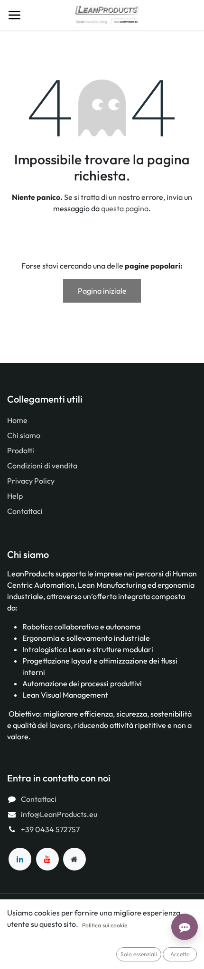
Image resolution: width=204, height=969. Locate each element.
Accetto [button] (180, 954)
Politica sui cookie (104, 925)
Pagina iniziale (102, 291)
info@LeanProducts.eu (59, 814)
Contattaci (25, 511)
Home (17, 420)
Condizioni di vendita (42, 465)
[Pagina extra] (74, 859)
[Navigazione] (14, 15)
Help (15, 496)
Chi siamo (23, 435)
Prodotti (20, 450)
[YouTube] (47, 859)
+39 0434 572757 (50, 829)
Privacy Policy (31, 480)
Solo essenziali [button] (139, 954)
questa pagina (124, 208)
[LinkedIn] (20, 859)
